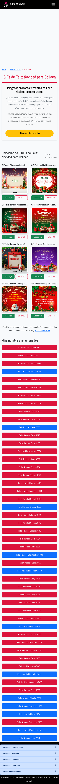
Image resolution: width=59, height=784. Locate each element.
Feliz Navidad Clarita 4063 (29, 515)
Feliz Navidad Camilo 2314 (29, 730)
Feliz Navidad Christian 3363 (29, 570)
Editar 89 (51, 237)
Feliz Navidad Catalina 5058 (29, 451)
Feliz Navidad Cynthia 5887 (29, 395)
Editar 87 (21, 276)
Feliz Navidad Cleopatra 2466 (29, 650)
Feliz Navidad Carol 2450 (29, 658)
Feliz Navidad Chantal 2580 (29, 634)
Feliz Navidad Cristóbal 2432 (29, 674)
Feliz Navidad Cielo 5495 (29, 411)
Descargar (8, 197)
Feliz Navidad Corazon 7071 (29, 355)
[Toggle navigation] (53, 4)
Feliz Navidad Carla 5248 (29, 435)
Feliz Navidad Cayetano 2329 (29, 706)
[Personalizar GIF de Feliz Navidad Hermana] (44, 181)
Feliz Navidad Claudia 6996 (29, 363)
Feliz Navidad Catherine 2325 (29, 722)
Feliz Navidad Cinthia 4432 (29, 483)
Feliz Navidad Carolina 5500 (29, 403)
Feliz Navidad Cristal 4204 (29, 499)
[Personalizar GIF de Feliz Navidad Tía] (15, 259)
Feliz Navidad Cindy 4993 (29, 459)
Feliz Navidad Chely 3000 (29, 594)
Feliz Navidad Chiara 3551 (30, 562)
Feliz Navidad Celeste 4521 (29, 475)
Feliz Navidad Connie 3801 (29, 530)
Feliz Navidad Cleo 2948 (29, 602)
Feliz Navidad (15, 69)
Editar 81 (21, 316)
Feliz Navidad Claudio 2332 (29, 698)
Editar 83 (51, 276)
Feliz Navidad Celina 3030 (29, 586)
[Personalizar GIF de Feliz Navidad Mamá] (15, 299)
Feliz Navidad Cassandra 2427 (29, 682)
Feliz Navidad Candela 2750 (29, 618)
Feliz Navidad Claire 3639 (29, 546)
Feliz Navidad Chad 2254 (29, 738)
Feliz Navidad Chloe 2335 (29, 690)
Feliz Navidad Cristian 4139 (29, 507)
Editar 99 (21, 237)
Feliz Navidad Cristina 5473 (29, 419)
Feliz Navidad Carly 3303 (29, 578)
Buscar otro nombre (30, 133)
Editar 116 (51, 197)
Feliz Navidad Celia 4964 (29, 467)
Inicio (4, 69)
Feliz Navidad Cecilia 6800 (29, 379)
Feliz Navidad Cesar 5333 (29, 427)
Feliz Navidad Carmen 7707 (29, 347)
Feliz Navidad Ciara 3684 (29, 538)
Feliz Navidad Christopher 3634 (29, 554)
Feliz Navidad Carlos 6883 (29, 371)
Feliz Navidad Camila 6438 (29, 387)
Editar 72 (51, 316)
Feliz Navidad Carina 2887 (29, 610)
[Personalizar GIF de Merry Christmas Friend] (15, 181)
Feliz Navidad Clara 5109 (29, 443)
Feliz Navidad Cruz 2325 (29, 714)
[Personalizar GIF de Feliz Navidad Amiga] (44, 220)
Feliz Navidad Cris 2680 (29, 626)
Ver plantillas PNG (42, 330)
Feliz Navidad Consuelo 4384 (29, 491)
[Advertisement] (29, 38)
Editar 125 (22, 197)
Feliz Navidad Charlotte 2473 (29, 642)
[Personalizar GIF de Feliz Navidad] (44, 299)
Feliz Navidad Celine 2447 (29, 666)
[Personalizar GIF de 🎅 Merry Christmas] (44, 259)
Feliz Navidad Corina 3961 (29, 522)
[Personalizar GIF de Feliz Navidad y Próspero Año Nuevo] (15, 220)
